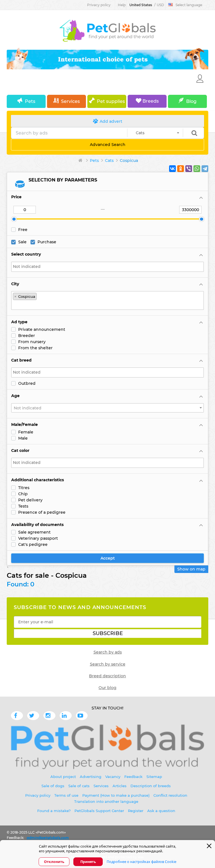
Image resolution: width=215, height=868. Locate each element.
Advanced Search (107, 144)
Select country (26, 254)
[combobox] (155, 133)
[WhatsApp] (196, 168)
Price (16, 196)
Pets (30, 101)
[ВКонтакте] (172, 168)
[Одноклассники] (180, 168)
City (15, 283)
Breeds (150, 101)
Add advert (110, 121)
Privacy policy (99, 5)
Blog (191, 101)
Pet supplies (111, 101)
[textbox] (107, 266)
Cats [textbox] (138, 132)
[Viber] (188, 168)
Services (70, 101)
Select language (189, 5)
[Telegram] (205, 168)
